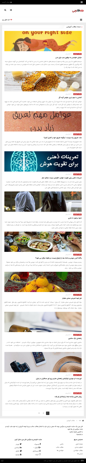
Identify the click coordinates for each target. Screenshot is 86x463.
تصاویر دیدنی (79, 447)
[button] (11, 10)
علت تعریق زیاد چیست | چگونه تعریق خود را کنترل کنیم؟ (63, 137)
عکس (61, 444)
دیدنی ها (80, 454)
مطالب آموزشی (77, 54)
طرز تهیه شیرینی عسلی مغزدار (72, 298)
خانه (80, 420)
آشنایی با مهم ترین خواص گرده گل (70, 97)
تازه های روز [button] (6, 20)
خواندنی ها (60, 450)
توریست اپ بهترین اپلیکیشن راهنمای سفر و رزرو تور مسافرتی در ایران (59, 378)
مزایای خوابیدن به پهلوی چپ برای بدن (68, 57)
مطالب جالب (59, 447)
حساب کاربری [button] (6, 2)
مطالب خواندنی (78, 450)
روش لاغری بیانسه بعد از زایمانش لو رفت (68, 396)
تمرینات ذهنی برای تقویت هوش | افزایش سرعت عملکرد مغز (62, 178)
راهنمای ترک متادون (75, 338)
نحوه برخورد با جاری (75, 218)
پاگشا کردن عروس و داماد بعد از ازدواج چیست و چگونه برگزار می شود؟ (58, 258)
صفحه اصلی (79, 444)
